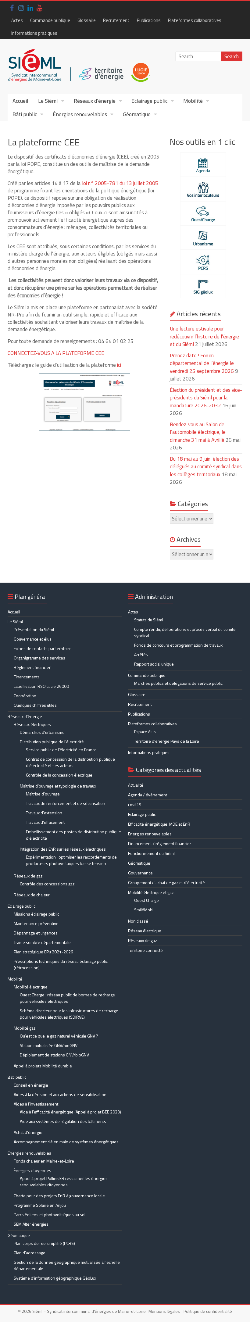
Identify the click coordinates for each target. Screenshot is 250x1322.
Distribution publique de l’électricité (52, 741)
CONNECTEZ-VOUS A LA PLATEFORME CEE (56, 353)
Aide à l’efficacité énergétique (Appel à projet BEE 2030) (70, 1112)
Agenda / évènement (147, 794)
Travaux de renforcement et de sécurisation (65, 803)
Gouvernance (140, 873)
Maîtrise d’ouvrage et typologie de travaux (58, 786)
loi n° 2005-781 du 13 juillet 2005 (120, 183)
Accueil (20, 101)
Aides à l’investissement (36, 1104)
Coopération (25, 695)
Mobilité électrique (31, 987)
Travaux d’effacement (45, 822)
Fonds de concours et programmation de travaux (178, 645)
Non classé (138, 921)
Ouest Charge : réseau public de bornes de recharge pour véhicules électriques (67, 998)
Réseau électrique (144, 930)
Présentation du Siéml (34, 629)
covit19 (134, 804)
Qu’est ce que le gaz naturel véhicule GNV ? (59, 1036)
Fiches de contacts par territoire (43, 648)
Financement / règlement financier (159, 843)
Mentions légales (164, 1311)
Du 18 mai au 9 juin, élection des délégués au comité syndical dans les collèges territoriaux (206, 466)
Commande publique (50, 20)
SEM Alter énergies (31, 1224)
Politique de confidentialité (208, 1311)
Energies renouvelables (150, 834)
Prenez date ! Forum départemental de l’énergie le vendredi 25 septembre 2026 (202, 363)
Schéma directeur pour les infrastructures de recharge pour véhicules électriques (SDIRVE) (69, 1013)
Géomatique (137, 114)
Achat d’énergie (28, 1132)
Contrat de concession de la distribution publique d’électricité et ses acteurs (70, 762)
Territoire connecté (145, 950)
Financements (27, 677)
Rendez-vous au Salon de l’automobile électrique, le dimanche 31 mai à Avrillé (198, 432)
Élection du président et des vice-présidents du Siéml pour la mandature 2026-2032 (206, 397)
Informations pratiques (34, 33)
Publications (149, 20)
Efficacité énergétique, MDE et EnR (159, 824)
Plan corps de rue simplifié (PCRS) (44, 1243)
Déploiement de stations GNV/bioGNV (54, 1055)
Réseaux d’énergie (95, 101)
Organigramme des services (39, 658)
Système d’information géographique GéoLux (55, 1278)
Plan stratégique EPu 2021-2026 (43, 952)
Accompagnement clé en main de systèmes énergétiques (66, 1141)
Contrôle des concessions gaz (47, 884)
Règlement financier (32, 667)
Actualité (135, 785)
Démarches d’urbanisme (42, 732)
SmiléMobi (143, 909)
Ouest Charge (146, 900)
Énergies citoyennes (32, 1170)
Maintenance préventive (36, 923)
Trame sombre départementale (42, 942)
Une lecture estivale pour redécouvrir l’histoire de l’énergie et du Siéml (204, 336)
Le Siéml (48, 101)
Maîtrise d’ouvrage (43, 794)
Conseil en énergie (31, 1085)
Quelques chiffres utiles (35, 705)
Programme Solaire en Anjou (40, 1205)
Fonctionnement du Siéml (151, 853)
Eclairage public (149, 101)
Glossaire (86, 20)
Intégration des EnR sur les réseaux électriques (63, 849)
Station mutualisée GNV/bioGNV (48, 1045)
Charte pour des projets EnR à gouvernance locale (59, 1195)
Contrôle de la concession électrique (59, 775)
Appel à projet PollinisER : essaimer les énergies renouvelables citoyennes (64, 1181)
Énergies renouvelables (80, 114)
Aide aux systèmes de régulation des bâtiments (63, 1121)
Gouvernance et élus (33, 639)
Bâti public (24, 114)
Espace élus (145, 731)
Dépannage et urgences (36, 933)
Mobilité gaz (25, 1028)
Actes (17, 20)
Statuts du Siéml (148, 619)
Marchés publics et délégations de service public (178, 683)
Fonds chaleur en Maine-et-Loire (44, 1161)
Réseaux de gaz (28, 876)
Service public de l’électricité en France (61, 749)
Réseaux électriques (32, 724)
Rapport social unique (154, 664)
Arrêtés (141, 654)
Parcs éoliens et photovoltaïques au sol (49, 1214)
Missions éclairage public (36, 914)
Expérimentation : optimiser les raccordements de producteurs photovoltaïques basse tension (71, 860)
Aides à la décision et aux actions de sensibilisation (60, 1094)
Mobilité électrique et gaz (151, 892)
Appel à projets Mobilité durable (43, 1066)
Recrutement (116, 20)
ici (119, 365)
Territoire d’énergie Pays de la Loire (166, 741)
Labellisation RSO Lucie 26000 (41, 686)
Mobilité (193, 101)
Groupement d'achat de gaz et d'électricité (166, 882)
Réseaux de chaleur (32, 894)
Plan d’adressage (29, 1252)
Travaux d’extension (44, 812)
